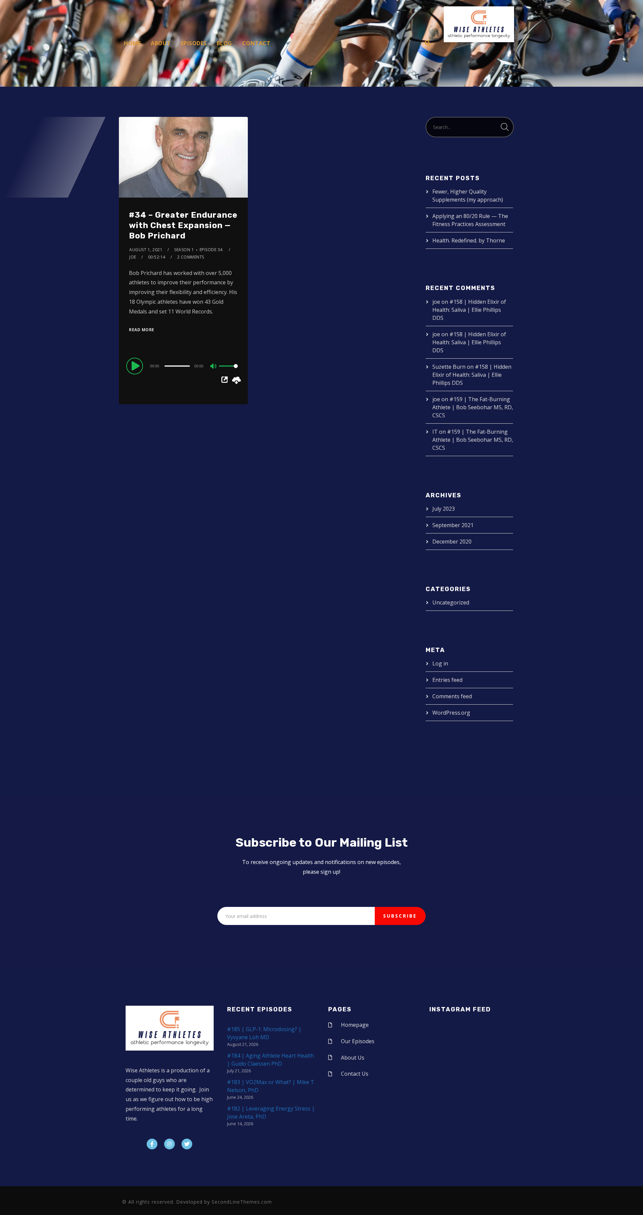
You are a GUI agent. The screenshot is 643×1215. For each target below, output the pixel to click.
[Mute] (213, 366)
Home (132, 43)
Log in (440, 663)
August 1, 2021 (145, 250)
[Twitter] (187, 1144)
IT (435, 431)
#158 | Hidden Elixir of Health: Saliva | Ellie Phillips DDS (469, 309)
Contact (256, 43)
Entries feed (447, 680)
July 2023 (443, 508)
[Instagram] (169, 1144)
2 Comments (190, 257)
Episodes (194, 43)
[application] (183, 365)
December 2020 (452, 541)
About (161, 43)
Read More (141, 330)
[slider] (228, 371)
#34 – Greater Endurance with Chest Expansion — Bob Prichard (183, 225)
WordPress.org (451, 712)
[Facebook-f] (152, 1144)
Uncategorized (450, 602)
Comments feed (452, 696)
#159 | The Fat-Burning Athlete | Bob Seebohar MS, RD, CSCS (472, 407)
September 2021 (453, 525)
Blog (224, 43)
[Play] (135, 365)
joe (132, 257)
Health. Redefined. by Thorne (468, 240)
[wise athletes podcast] (479, 26)
